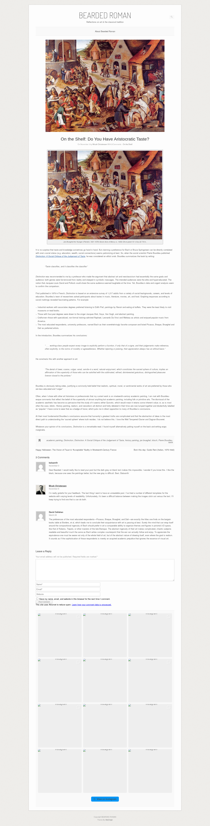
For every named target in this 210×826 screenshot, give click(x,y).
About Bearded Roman (105, 31)
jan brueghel (145, 440)
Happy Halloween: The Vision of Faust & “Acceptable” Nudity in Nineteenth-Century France (76, 450)
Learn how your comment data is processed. (91, 604)
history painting (132, 440)
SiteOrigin (109, 819)
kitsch (154, 440)
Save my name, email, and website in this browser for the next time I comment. (74, 598)
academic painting (54, 440)
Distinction (68, 440)
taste (170, 442)
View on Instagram (106, 799)
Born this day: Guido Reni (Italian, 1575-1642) (154, 450)
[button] (60, 635)
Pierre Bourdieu (165, 440)
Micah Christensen (100, 144)
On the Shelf (127, 144)
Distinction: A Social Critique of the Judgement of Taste (60, 256)
